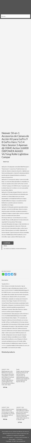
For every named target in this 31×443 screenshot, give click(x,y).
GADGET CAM (5, 369)
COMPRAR (6, 243)
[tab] (15, 280)
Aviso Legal (12, 439)
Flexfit (17, 369)
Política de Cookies (7, 437)
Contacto (19, 439)
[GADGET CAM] (10, 260)
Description (5, 280)
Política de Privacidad (21, 437)
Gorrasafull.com (20, 441)
